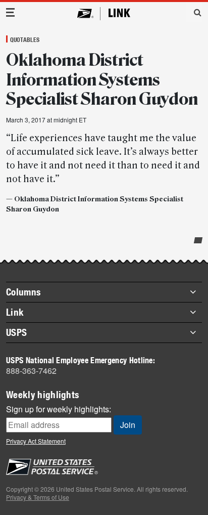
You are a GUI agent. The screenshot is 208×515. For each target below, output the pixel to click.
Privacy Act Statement (36, 441)
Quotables (24, 39)
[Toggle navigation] (10, 12)
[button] (194, 12)
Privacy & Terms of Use (37, 497)
